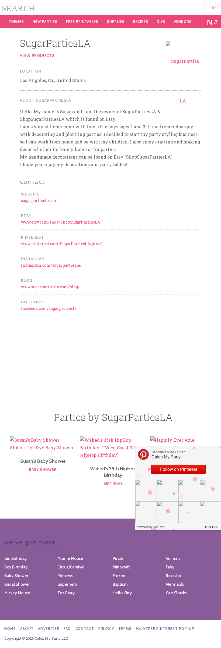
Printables (82, 21)
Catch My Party (110, 8)
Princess (65, 575)
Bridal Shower (17, 584)
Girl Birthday (15, 558)
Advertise (48, 628)
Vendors (183, 21)
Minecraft (121, 567)
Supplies (116, 21)
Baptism (120, 584)
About (27, 628)
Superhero (67, 584)
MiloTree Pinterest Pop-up (165, 628)
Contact (84, 628)
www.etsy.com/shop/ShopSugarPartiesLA (60, 222)
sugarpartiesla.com (39, 200)
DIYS (161, 21)
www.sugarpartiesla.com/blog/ (50, 286)
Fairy (170, 567)
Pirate (118, 558)
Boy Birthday (15, 567)
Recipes (140, 21)
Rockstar (173, 575)
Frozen (119, 575)
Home (10, 628)
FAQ (67, 628)
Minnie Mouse (70, 558)
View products (37, 55)
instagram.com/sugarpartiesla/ (51, 265)
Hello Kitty (122, 593)
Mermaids (175, 584)
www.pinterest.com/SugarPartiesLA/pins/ (61, 243)
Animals (173, 558)
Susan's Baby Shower (42, 461)
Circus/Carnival (70, 567)
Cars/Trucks (176, 593)
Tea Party (66, 593)
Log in (213, 7)
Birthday (113, 483)
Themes (16, 21)
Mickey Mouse (17, 593)
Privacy (106, 628)
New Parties (45, 21)
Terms (125, 628)
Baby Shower (43, 469)
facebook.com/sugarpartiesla (49, 308)
